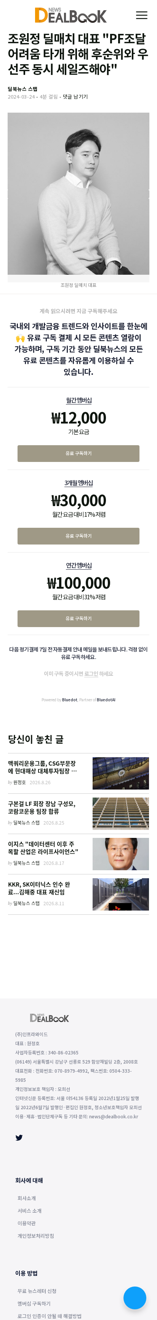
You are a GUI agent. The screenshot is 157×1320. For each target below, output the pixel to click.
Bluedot (69, 699)
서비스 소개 (30, 1211)
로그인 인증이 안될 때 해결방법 (50, 1317)
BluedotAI (106, 699)
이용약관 (27, 1224)
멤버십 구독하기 (34, 1304)
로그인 (91, 673)
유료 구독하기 (79, 453)
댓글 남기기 (75, 96)
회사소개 (27, 1199)
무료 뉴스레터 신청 (37, 1291)
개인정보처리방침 (36, 1236)
